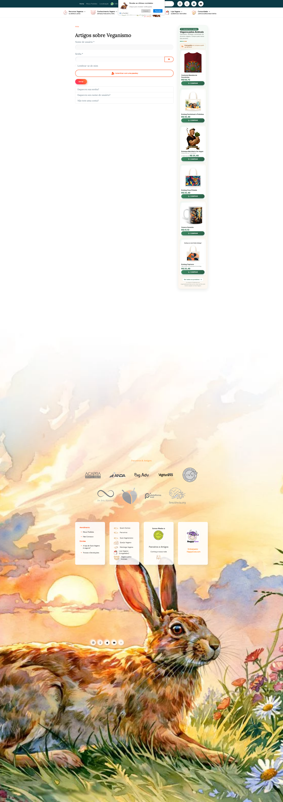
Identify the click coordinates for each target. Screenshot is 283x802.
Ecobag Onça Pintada (189, 190)
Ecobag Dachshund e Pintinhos (192, 114)
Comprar (194, 83)
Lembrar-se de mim (87, 65)
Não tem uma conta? (88, 100)
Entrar (81, 82)
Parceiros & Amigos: (141, 460)
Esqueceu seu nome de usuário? (93, 95)
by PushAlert (124, 13)
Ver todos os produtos (192, 279)
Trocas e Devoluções (91, 553)
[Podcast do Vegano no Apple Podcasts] (107, 642)
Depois (145, 11)
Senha (79, 53)
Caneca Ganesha (187, 227)
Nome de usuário (84, 41)
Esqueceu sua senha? (88, 89)
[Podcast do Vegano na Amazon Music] (121, 642)
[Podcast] (187, 3)
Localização (104, 4)
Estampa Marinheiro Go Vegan (192, 151)
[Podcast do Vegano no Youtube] (114, 642)
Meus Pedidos (91, 4)
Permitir (158, 11)
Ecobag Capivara (187, 264)
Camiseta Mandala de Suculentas (189, 76)
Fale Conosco (88, 537)
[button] (74, 12)
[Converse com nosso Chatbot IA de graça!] (194, 3)
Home (81, 4)
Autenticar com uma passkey (126, 73)
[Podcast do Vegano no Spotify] (100, 642)
